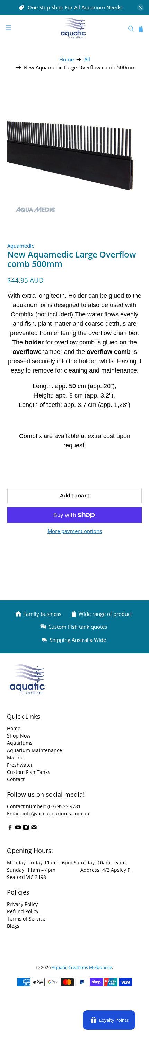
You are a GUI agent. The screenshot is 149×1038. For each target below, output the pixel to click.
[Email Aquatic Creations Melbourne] (34, 828)
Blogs (13, 926)
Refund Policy (22, 911)
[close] (140, 7)
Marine (15, 757)
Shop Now (18, 735)
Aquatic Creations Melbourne (82, 967)
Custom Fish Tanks (28, 772)
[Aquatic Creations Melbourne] (74, 29)
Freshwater (20, 764)
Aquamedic (20, 245)
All (87, 59)
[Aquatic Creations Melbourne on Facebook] (10, 828)
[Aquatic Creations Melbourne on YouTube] (18, 828)
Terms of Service (26, 918)
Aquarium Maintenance (34, 750)
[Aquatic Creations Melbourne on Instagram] (26, 828)
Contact (16, 779)
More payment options (74, 531)
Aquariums (20, 743)
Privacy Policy (22, 904)
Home (66, 59)
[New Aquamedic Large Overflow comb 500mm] (74, 153)
